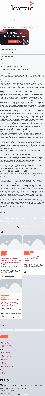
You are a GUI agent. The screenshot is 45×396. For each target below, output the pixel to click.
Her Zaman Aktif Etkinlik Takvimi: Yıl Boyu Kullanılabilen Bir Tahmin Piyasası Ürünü (10, 303)
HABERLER (3, 253)
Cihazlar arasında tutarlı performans (9, 59)
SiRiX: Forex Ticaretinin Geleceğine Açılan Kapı (11, 66)
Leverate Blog (4, 252)
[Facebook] (7, 380)
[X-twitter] (4, 380)
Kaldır (1, 27)
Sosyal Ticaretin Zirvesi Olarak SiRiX (9, 49)
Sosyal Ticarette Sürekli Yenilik (8, 63)
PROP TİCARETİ (27, 253)
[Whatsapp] (1, 383)
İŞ (6, 253)
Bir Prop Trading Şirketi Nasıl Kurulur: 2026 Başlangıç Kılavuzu (32, 258)
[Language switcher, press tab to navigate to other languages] (7, 20)
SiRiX (1, 81)
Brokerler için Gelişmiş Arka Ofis (8, 56)
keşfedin (23, 206)
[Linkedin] (1, 380)
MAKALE (4, 27)
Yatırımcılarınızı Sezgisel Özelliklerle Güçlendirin (11, 53)
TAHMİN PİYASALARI (5, 299)
